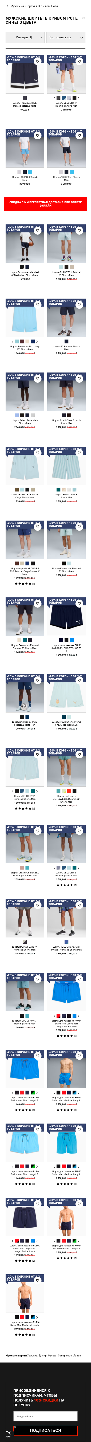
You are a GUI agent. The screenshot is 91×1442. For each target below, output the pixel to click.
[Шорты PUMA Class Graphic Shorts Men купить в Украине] (66, 391)
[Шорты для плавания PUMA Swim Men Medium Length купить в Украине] (66, 1069)
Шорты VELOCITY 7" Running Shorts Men (66, 104)
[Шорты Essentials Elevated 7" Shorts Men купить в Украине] (66, 540)
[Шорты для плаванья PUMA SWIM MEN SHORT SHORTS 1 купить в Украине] (66, 616)
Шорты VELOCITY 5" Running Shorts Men (25, 797)
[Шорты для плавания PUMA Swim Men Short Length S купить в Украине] (25, 1069)
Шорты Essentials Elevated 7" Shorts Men (66, 570)
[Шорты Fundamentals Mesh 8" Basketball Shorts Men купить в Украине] (25, 243)
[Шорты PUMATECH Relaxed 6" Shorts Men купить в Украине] (66, 243)
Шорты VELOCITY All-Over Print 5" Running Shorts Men (66, 948)
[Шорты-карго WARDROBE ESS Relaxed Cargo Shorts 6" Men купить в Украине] (25, 540)
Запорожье (65, 1355)
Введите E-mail (25, 1416)
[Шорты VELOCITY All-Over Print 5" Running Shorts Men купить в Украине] (66, 918)
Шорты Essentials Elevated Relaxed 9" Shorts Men (24, 646)
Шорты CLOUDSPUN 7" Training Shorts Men (24, 1022)
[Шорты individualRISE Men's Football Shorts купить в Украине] (25, 74)
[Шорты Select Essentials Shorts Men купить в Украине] (25, 391)
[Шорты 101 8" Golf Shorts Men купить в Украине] (25, 148)
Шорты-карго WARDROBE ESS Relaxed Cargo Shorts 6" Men (25, 571)
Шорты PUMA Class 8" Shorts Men (66, 496)
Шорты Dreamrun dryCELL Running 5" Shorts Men (24, 874)
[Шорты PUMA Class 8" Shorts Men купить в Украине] (66, 466)
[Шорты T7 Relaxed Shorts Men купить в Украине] (66, 318)
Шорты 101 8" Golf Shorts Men (24, 178)
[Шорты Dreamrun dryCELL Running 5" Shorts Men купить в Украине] (25, 844)
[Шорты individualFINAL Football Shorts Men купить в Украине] (25, 693)
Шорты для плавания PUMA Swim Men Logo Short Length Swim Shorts (66, 1023)
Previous (54, 98)
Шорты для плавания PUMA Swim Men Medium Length (66, 1098)
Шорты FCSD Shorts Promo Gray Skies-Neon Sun (66, 723)
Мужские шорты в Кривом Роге (34, 6)
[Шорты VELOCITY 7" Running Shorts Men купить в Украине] (66, 74)
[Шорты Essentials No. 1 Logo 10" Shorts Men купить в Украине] (25, 318)
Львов (77, 1355)
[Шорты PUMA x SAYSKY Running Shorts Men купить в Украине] (25, 918)
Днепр (43, 1355)
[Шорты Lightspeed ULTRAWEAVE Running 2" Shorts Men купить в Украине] (66, 767)
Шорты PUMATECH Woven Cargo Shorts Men (25, 496)
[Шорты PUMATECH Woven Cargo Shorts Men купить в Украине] (25, 466)
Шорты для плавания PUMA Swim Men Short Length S (25, 1098)
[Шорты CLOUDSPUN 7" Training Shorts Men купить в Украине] (25, 992)
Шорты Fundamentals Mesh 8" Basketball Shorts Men (25, 274)
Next (78, 98)
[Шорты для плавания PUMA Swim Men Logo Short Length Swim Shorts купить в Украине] (66, 992)
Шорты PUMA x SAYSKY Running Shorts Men (24, 948)
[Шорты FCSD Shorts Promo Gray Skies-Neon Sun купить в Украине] (66, 693)
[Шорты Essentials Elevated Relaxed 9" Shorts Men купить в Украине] (25, 616)
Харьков (32, 1355)
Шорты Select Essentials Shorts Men (25, 422)
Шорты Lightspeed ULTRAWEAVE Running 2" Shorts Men (66, 798)
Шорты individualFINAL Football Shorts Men (24, 723)
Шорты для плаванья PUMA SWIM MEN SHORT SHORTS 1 (66, 647)
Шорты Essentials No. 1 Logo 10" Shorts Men (24, 347)
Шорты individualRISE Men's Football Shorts (25, 104)
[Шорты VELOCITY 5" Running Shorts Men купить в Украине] (25, 767)
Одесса (52, 1355)
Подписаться (45, 1430)
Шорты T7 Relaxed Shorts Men (66, 347)
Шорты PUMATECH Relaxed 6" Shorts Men (66, 274)
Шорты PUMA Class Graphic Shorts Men (66, 422)
